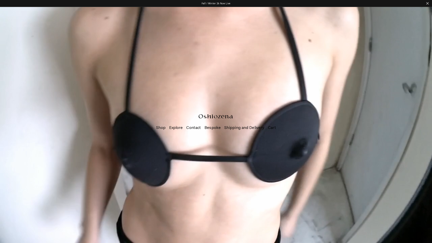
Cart (272, 127)
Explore (176, 127)
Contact (193, 127)
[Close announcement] (427, 3)
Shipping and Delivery (244, 127)
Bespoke (213, 127)
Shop (161, 127)
